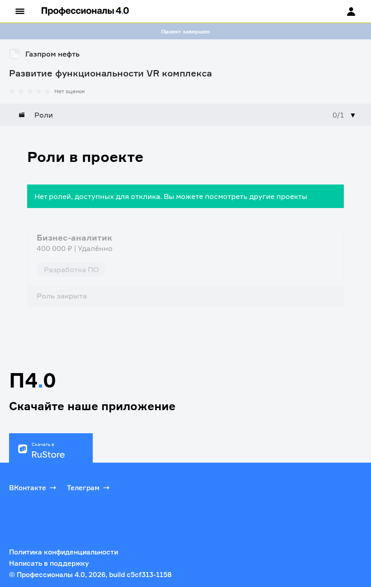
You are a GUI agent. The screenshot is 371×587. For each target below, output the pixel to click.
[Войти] (342, 11)
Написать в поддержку (49, 563)
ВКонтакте (27, 487)
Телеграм (83, 487)
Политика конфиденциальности (63, 552)
